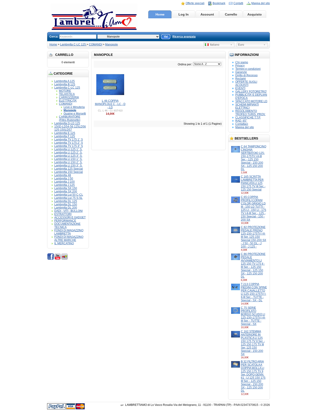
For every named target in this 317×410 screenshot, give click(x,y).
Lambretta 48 (62, 175)
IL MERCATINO (64, 243)
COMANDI (95, 44)
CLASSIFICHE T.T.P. (248, 117)
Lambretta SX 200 (65, 191)
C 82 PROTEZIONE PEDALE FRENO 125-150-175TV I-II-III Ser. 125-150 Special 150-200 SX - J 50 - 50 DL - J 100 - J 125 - (253, 237)
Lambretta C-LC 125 (73, 44)
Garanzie (241, 72)
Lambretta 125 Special (68, 168)
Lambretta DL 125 (65, 201)
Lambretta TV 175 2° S (68, 142)
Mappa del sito (260, 3)
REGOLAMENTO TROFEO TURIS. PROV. (250, 112)
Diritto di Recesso (246, 75)
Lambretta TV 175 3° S (68, 146)
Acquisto (254, 14)
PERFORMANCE (65, 220)
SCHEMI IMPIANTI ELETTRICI (247, 106)
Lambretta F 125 (64, 136)
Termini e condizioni (248, 68)
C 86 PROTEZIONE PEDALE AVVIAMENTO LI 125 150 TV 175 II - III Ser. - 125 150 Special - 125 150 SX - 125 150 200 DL (253, 265)
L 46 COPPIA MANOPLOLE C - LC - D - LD (110, 104)
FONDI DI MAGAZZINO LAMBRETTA (68, 232)
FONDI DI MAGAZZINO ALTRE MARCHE (68, 238)
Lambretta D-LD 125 (67, 123)
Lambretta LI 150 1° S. (68, 159)
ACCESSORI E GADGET (70, 217)
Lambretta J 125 (64, 185)
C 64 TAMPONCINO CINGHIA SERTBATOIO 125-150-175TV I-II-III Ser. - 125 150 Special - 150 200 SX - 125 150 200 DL (253, 158)
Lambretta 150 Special (68, 172)
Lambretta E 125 (64, 133)
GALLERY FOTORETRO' (251, 91)
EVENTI (240, 88)
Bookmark (219, 3)
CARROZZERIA (69, 97)
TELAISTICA (67, 94)
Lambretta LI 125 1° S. (68, 149)
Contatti (238, 3)
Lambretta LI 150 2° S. (68, 162)
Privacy (240, 65)
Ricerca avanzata (184, 36)
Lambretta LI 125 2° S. (68, 152)
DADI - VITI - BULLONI (68, 211)
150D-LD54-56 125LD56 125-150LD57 (70, 128)
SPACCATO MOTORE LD (251, 101)
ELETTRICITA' (68, 100)
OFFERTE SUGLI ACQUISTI (246, 83)
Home (160, 14)
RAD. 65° (241, 120)
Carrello (231, 14)
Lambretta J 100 (64, 181)
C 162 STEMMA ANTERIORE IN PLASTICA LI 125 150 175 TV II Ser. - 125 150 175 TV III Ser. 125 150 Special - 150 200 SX (253, 343)
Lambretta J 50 (63, 178)
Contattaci (241, 124)
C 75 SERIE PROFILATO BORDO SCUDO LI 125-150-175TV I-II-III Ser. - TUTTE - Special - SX (253, 316)
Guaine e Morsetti (75, 113)
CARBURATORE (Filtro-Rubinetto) (69, 118)
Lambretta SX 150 (65, 188)
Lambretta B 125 (64, 84)
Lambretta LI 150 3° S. (68, 165)
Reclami (240, 78)
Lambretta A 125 (64, 81)
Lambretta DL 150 (65, 204)
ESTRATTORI (62, 214)
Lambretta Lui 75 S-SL (68, 198)
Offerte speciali (195, 3)
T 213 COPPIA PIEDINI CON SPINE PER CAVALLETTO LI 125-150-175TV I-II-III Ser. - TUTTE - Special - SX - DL (254, 292)
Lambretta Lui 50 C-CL (68, 194)
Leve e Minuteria (74, 107)
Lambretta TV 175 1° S (68, 139)
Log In (183, 14)
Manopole (111, 44)
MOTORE (65, 90)
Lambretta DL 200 (65, 207)
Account (207, 14)
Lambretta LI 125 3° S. (68, 155)
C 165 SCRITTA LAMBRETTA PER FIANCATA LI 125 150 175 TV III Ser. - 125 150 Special (253, 183)
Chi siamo (241, 62)
